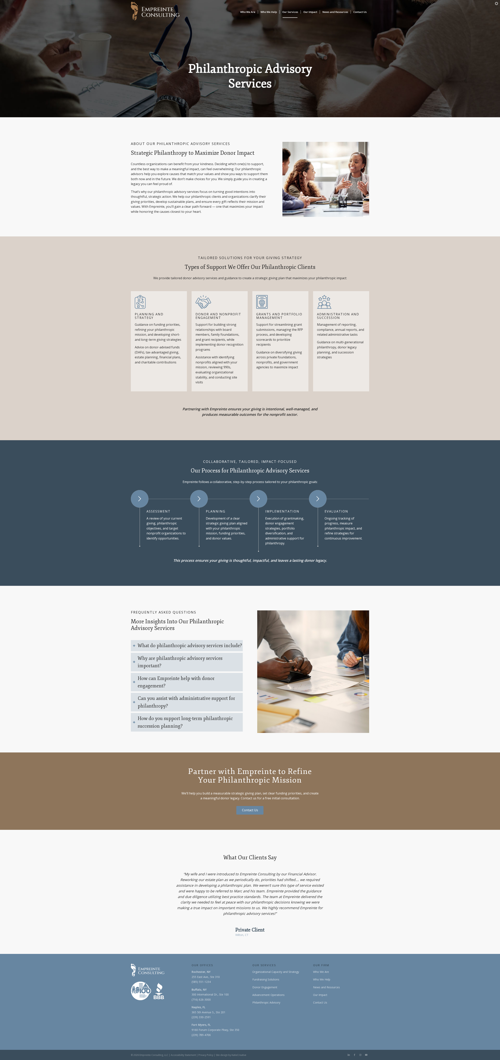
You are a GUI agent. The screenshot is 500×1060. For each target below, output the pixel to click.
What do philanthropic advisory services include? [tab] (190, 646)
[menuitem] (248, 12)
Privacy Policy (205, 1055)
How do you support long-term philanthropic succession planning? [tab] (185, 722)
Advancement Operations (268, 995)
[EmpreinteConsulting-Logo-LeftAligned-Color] (155, 12)
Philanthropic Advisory (266, 1002)
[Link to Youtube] (366, 1055)
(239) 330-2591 (201, 1017)
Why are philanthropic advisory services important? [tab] (180, 662)
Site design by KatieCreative (231, 1055)
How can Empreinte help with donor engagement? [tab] (176, 682)
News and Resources (326, 987)
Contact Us (320, 1002)
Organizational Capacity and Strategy (275, 972)
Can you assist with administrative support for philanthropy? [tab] (186, 702)
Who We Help (321, 979)
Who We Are (321, 972)
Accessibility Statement (183, 1055)
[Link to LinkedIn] (349, 1055)
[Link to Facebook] (354, 1055)
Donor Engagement (264, 987)
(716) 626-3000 (201, 999)
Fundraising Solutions (265, 979)
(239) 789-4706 (201, 1035)
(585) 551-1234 (201, 982)
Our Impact (320, 995)
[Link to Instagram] (360, 1055)
